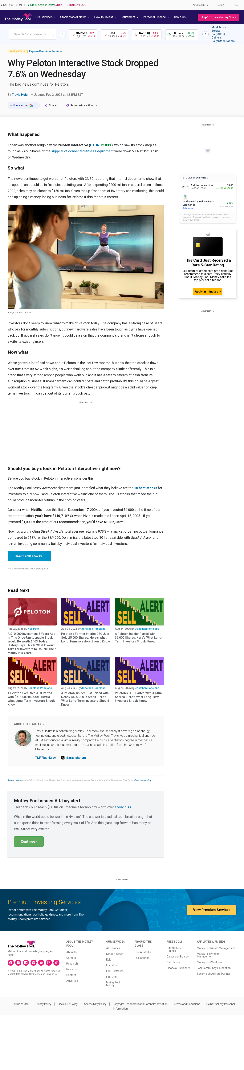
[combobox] (32, 34)
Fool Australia (143, 952)
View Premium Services (211, 910)
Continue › (29, 841)
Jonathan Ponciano (93, 628)
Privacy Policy (43, 1004)
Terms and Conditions (187, 1004)
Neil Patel (33, 628)
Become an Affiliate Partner (213, 973)
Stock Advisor (114, 953)
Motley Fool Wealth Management (208, 955)
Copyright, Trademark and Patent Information (140, 1004)
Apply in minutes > (208, 291)
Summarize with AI (82, 105)
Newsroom (72, 969)
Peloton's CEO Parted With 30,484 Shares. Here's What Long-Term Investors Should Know (138, 697)
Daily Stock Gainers (218, 36)
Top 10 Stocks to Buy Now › (219, 17)
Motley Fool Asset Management (216, 948)
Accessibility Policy (95, 1004)
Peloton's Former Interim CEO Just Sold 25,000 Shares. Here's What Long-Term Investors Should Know (85, 637)
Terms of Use (20, 1004)
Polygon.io (51, 974)
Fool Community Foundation (214, 968)
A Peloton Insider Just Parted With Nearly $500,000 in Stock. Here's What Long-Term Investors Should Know (85, 698)
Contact (71, 975)
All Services (113, 948)
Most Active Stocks (219, 29)
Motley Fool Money (113, 984)
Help (236, 5)
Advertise (72, 980)
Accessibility (200, 5)
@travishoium (76, 758)
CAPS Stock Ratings (174, 949)
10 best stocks (145, 488)
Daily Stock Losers (223, 41)
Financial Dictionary (178, 968)
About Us (71, 952)
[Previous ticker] (63, 34)
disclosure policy (142, 780)
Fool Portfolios (115, 971)
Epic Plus (111, 965)
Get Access (187, 208)
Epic (108, 959)
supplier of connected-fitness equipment (82, 151)
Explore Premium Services (46, 51)
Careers (71, 957)
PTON (95, 145)
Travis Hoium (21, 94)
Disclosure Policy (68, 1004)
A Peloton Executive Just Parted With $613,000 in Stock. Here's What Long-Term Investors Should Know (31, 698)
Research (72, 963)
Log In (221, 5)
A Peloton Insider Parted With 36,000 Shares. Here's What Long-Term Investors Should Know (138, 637)
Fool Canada (142, 957)
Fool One (111, 976)
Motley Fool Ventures (209, 962)
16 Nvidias (123, 807)
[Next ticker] (205, 34)
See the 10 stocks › (29, 556)
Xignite (37, 974)
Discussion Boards (178, 956)
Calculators (173, 962)
